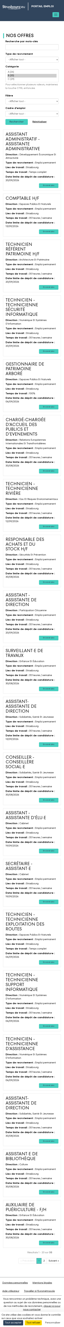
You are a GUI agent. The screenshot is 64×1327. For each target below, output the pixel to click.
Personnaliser (52, 1323)
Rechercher (16, 122)
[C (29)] (32, 79)
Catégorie (12, 66)
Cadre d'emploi (15, 108)
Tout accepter (13, 1323)
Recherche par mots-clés (21, 41)
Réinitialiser (39, 122)
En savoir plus (48, 185)
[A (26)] (32, 72)
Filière (9, 96)
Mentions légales (42, 1283)
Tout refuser (33, 1323)
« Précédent (28, 1261)
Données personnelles (15, 1283)
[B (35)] (32, 76)
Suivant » (54, 1261)
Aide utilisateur (10, 1291)
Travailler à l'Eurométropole (39, 1291)
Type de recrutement (19, 54)
